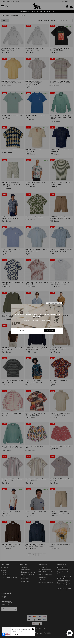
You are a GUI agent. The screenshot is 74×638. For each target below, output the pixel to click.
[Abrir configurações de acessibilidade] (3, 634)
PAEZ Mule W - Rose (18, 632)
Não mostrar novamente (54, 303)
